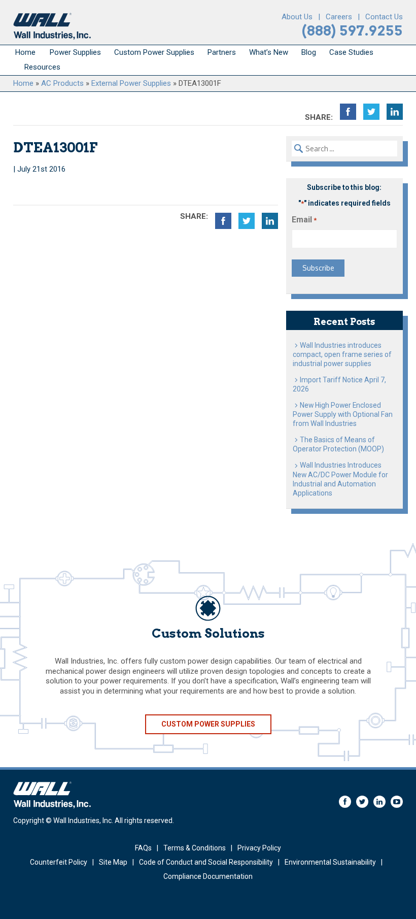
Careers (339, 16)
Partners (221, 52)
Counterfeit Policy (58, 862)
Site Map (113, 862)
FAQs (143, 848)
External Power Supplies (131, 83)
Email (304, 219)
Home (25, 52)
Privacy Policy (259, 848)
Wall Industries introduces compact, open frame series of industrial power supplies (342, 354)
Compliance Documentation (208, 876)
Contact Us (384, 16)
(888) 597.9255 (352, 30)
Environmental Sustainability (330, 862)
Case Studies (351, 52)
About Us (297, 16)
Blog (308, 52)
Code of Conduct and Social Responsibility (206, 862)
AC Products (62, 83)
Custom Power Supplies (154, 52)
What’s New (268, 52)
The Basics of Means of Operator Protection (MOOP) (338, 444)
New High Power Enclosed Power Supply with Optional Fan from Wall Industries (343, 414)
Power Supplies (75, 52)
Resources (42, 67)
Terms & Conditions (194, 848)
